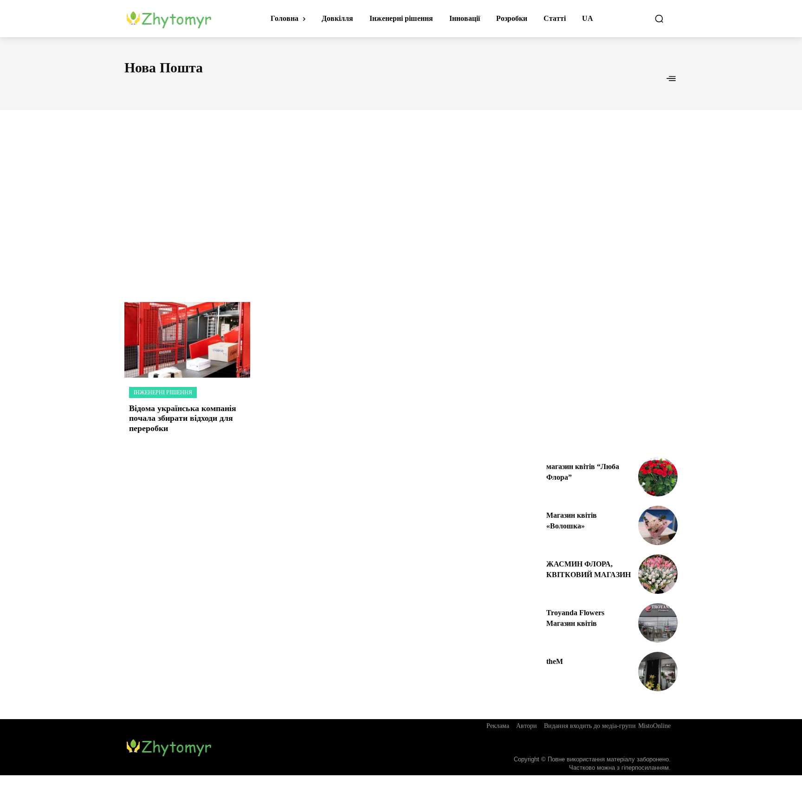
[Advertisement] (401, 196)
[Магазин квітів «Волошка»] (658, 525)
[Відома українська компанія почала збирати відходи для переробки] (187, 340)
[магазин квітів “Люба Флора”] (658, 476)
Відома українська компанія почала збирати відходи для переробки (182, 418)
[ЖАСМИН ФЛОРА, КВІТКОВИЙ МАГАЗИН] (658, 574)
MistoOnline (654, 725)
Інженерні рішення (163, 392)
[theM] (658, 671)
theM (554, 661)
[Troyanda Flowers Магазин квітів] (658, 623)
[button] (659, 18)
